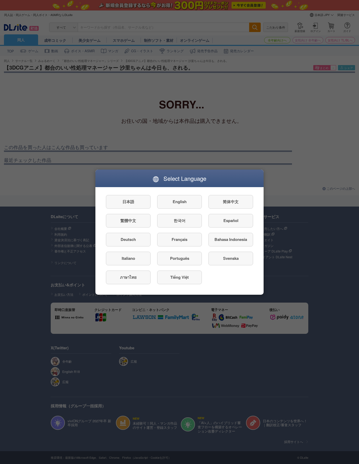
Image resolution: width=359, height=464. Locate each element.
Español (230, 220)
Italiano (128, 258)
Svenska (231, 258)
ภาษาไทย (128, 277)
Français (179, 239)
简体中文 (231, 201)
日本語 (128, 201)
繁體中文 (128, 220)
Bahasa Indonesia (230, 239)
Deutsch (128, 239)
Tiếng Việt (179, 277)
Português (179, 258)
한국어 (180, 220)
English (180, 201)
